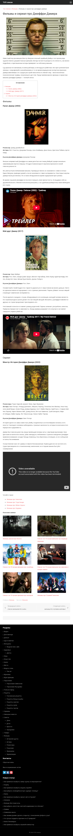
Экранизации (11, 754)
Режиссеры (10, 745)
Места (6, 665)
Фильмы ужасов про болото (12, 539)
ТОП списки (8, 2)
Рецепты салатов (13, 702)
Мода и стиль (8, 668)
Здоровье (7, 650)
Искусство (7, 659)
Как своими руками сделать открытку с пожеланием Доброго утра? (27, 815)
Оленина (7, 800)
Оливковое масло (10, 812)
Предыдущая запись (17, 607)
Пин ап (9, 671)
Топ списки (6, 9)
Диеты (9, 653)
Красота (9, 726)
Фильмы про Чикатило (14, 499)
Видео (6, 631)
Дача (8, 720)
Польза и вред (9, 690)
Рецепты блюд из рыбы (15, 699)
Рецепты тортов (12, 708)
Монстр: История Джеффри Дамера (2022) (21, 96)
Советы (6, 717)
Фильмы (14, 9)
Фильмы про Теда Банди (15, 502)
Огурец (6, 785)
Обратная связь (8, 762)
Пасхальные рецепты (14, 696)
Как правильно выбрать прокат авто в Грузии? (20, 797)
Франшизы (10, 751)
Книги (6, 662)
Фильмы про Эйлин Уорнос (16, 505)
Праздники (10, 730)
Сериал (7, 93)
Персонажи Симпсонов (14, 683)
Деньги (6, 638)
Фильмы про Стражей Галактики (48, 595)
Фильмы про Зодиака (14, 508)
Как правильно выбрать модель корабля (18, 788)
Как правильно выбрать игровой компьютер (19, 824)
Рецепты (7, 693)
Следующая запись (54, 607)
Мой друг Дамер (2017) (15, 91)
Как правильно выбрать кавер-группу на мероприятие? (23, 781)
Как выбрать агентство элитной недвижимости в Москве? (24, 806)
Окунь (6, 794)
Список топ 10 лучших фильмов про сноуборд (18, 567)
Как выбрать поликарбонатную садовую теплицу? (21, 791)
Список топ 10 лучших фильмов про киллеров (18, 595)
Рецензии (10, 748)
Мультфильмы (9, 677)
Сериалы (7, 711)
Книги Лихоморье (10, 821)
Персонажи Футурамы (14, 687)
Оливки (6, 809)
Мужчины (7, 674)
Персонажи (8, 680)
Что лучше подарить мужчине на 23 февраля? (20, 818)
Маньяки (25, 600)
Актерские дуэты (12, 739)
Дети (8, 723)
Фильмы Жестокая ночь (12, 803)
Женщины (7, 644)
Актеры (9, 742)
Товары (6, 733)
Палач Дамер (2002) (13, 89)
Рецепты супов (12, 705)
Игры (5, 656)
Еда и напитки (9, 641)
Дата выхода (8, 634)
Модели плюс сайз (13, 647)
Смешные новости (10, 714)
